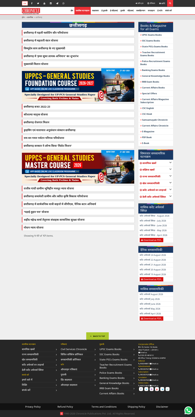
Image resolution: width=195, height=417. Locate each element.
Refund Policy (65, 406)
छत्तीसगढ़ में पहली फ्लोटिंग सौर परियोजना (46, 32)
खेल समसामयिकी (30, 359)
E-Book (145, 143)
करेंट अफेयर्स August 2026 (151, 294)
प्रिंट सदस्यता (66, 379)
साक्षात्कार (95, 10)
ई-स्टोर (159, 10)
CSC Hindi (147, 114)
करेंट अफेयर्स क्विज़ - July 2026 (153, 220)
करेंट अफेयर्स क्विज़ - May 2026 (153, 230)
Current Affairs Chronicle (155, 125)
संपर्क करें (168, 10)
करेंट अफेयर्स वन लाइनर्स (33, 364)
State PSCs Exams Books (155, 46)
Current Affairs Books (153, 87)
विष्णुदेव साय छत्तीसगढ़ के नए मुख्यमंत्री (44, 48)
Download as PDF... (152, 240)
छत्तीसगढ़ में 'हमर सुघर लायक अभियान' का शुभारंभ (51, 56)
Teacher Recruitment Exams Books (152, 54)
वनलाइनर (151, 10)
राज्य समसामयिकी (30, 354)
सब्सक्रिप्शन (140, 10)
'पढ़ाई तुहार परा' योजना (36, 212)
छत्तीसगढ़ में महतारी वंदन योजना (41, 40)
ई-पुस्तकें (104, 10)
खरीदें (163, 3)
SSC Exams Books (151, 40)
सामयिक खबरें (28, 349)
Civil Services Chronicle (74, 349)
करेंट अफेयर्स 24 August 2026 (153, 255)
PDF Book (147, 137)
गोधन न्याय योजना (34, 227)
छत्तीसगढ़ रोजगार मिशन (36, 122)
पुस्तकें (122, 10)
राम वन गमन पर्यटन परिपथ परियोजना (44, 138)
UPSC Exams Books (152, 34)
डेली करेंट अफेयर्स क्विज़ (33, 369)
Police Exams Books (110, 372)
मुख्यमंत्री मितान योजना (36, 64)
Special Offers (149, 93)
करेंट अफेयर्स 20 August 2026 (153, 269)
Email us (143, 352)
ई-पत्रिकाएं (114, 10)
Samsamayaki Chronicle (155, 119)
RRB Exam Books (150, 81)
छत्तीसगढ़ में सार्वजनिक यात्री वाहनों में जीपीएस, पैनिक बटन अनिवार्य (60, 204)
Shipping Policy (136, 406)
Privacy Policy (33, 406)
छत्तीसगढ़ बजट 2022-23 (37, 106)
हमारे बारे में (27, 379)
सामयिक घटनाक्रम (82, 10)
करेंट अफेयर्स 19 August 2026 (153, 274)
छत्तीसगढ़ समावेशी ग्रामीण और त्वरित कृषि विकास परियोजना (56, 196)
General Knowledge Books (156, 75)
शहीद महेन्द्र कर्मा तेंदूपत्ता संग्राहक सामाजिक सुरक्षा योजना (54, 219)
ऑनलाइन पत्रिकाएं (69, 369)
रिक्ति (24, 384)
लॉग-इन (140, 3)
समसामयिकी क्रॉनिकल (71, 359)
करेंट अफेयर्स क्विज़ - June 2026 (153, 225)
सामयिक (30, 17)
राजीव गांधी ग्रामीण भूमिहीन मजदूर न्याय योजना (49, 188)
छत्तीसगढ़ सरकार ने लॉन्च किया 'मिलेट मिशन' (48, 146)
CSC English (148, 108)
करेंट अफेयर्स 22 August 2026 (153, 259)
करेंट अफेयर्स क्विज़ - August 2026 (154, 215)
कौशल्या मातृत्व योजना (36, 114)
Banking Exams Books (153, 70)
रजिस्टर (152, 3)
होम (72, 10)
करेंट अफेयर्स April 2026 (150, 313)
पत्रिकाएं (130, 10)
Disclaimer (162, 406)
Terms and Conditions (104, 406)
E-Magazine (148, 131)
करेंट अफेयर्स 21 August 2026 (153, 264)
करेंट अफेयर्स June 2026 (150, 303)
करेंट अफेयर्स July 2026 (150, 299)
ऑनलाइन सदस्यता (69, 384)
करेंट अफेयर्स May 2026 (150, 308)
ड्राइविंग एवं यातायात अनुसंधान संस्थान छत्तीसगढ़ (49, 130)
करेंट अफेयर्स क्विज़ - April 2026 (153, 235)
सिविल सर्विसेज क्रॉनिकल (72, 354)
